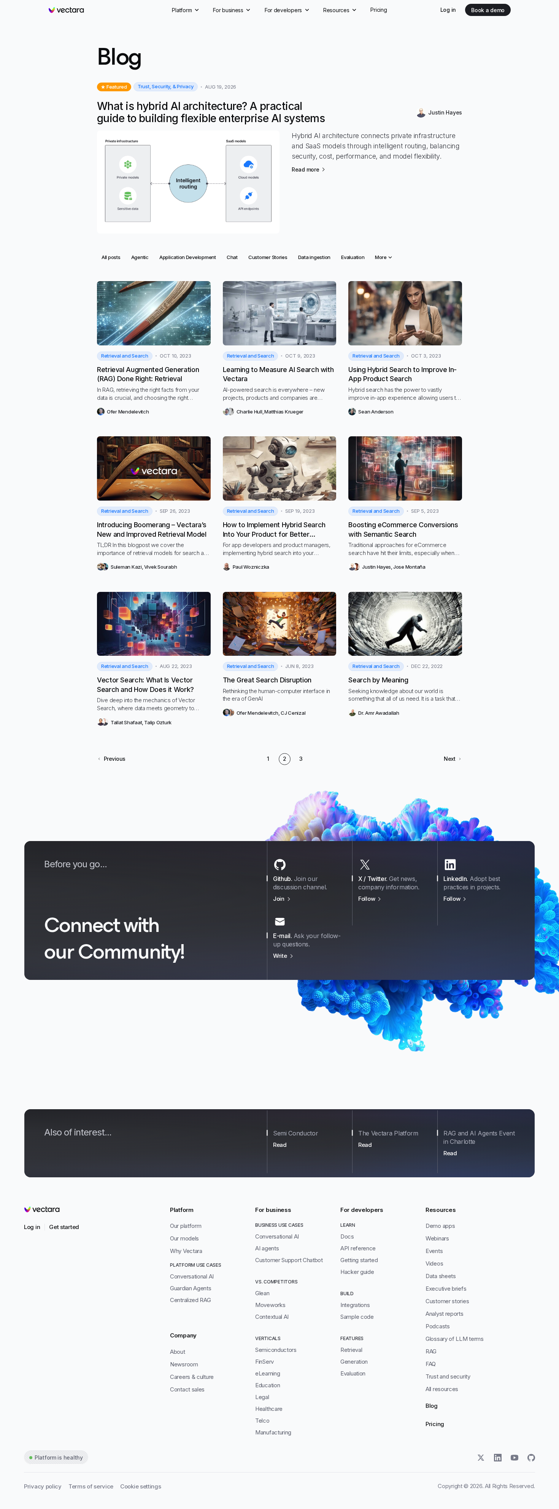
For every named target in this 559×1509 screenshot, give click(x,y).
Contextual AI (272, 1317)
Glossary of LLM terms (455, 1339)
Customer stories (447, 1301)
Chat (234, 257)
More (380, 257)
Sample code (357, 1317)
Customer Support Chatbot (289, 1260)
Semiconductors (276, 1350)
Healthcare (269, 1409)
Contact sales (187, 1389)
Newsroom (184, 1364)
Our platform (185, 1226)
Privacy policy (43, 1486)
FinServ (264, 1361)
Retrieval (351, 1350)
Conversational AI (192, 1276)
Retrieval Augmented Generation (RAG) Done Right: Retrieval (148, 374)
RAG (431, 1351)
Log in (448, 9)
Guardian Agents (190, 1288)
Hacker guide (357, 1272)
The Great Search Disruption (267, 680)
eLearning (267, 1373)
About (177, 1352)
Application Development (187, 257)
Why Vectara (186, 1251)
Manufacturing (273, 1432)
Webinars (437, 1238)
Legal (262, 1397)
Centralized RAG (190, 1300)
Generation (354, 1361)
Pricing (435, 1424)
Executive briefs (446, 1288)
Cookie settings (140, 1486)
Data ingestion (314, 257)
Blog (432, 1405)
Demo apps (440, 1226)
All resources (442, 1389)
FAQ (431, 1364)
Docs (347, 1236)
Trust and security (448, 1376)
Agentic (142, 257)
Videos (434, 1263)
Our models (184, 1238)
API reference (358, 1248)
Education (267, 1385)
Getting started (359, 1260)
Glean (262, 1293)
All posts (112, 257)
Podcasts (438, 1326)
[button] (111, 759)
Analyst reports (445, 1314)
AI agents (267, 1248)
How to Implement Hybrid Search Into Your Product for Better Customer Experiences (274, 530)
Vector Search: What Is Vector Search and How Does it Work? (145, 684)
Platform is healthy (59, 1457)
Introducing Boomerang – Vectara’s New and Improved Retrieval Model (151, 529)
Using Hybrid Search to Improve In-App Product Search (402, 374)
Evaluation (352, 257)
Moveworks (270, 1305)
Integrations (355, 1305)
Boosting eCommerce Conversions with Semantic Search (403, 529)
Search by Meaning (378, 680)
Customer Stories (267, 257)
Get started (64, 1227)
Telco (262, 1420)
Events (434, 1251)
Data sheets (441, 1276)
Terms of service (90, 1486)
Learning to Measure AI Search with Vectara (278, 374)
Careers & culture (192, 1377)
